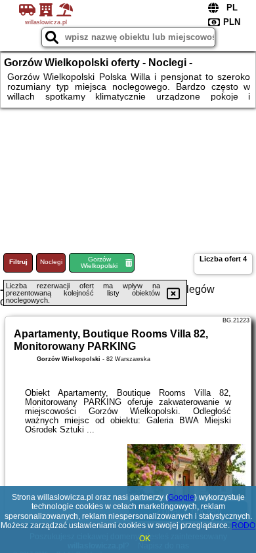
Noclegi (51, 261)
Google (181, 497)
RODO (243, 525)
